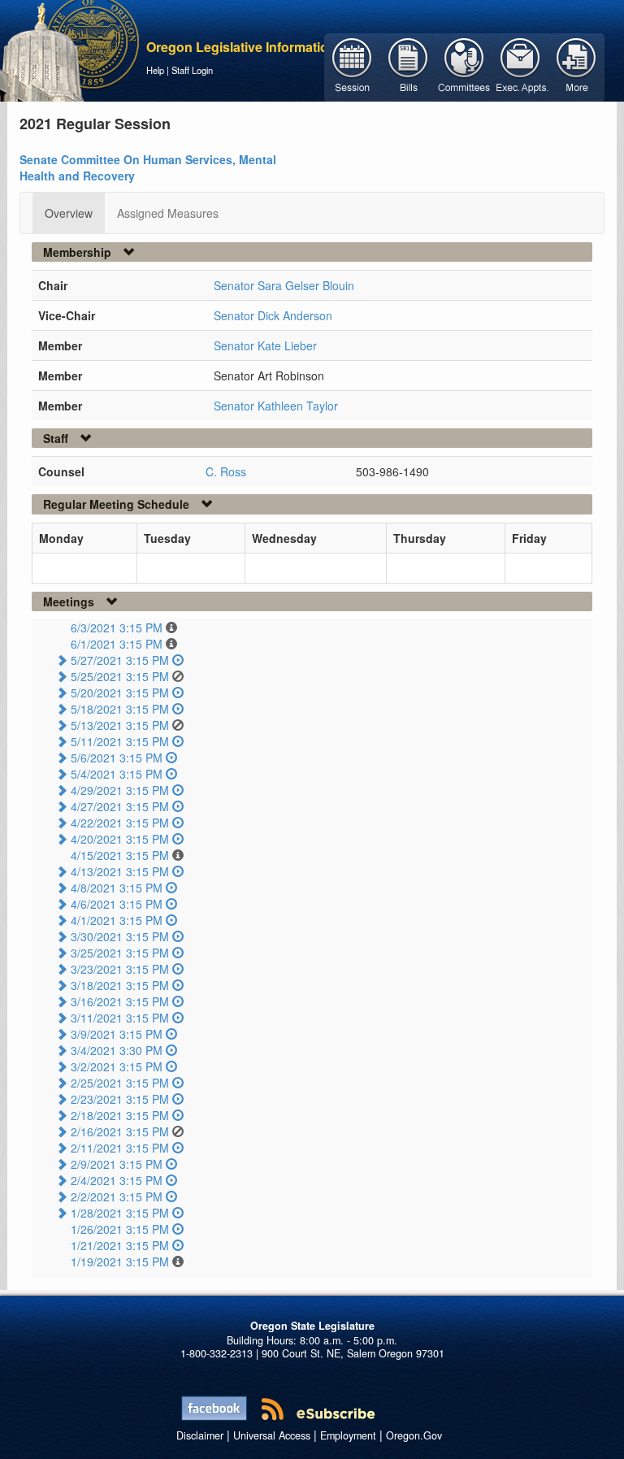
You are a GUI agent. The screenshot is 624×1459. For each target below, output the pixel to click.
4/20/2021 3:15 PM (120, 839)
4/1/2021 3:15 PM (116, 920)
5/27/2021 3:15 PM (120, 660)
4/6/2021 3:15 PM (116, 904)
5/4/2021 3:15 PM (116, 774)
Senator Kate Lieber (265, 345)
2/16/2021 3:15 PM (120, 1131)
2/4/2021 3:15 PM (116, 1180)
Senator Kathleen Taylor (276, 405)
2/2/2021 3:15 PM (116, 1196)
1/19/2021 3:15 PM (120, 1261)
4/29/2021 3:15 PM (120, 790)
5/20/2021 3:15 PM (120, 692)
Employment (348, 1435)
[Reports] (576, 65)
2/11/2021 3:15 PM (120, 1148)
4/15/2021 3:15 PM (120, 855)
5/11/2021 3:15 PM (120, 741)
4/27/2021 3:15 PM (120, 806)
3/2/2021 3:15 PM (116, 1066)
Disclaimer (199, 1435)
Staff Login (192, 69)
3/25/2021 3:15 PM (120, 952)
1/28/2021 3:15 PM (120, 1213)
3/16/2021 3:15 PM (120, 1001)
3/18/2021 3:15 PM (120, 985)
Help (155, 69)
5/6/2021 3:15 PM (116, 757)
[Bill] (408, 65)
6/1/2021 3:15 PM (116, 644)
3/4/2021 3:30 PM (116, 1050)
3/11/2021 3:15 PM (120, 1018)
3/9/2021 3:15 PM (116, 1034)
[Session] (352, 65)
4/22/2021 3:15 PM (120, 822)
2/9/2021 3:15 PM (116, 1164)
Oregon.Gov (414, 1435)
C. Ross (226, 471)
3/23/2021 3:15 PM (120, 969)
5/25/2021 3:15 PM (120, 676)
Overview (69, 213)
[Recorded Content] (178, 660)
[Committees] (464, 65)
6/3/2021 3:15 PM (116, 627)
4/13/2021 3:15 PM (120, 871)
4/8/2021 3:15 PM (116, 887)
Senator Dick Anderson (273, 315)
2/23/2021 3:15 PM (120, 1099)
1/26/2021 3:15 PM (120, 1229)
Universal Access (271, 1435)
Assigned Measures (168, 213)
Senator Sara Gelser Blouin (284, 285)
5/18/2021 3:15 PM (120, 709)
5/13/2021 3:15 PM (120, 725)
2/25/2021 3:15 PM (120, 1083)
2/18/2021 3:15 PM (120, 1115)
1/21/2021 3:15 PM (120, 1245)
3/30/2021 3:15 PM (120, 936)
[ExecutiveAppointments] (520, 65)
